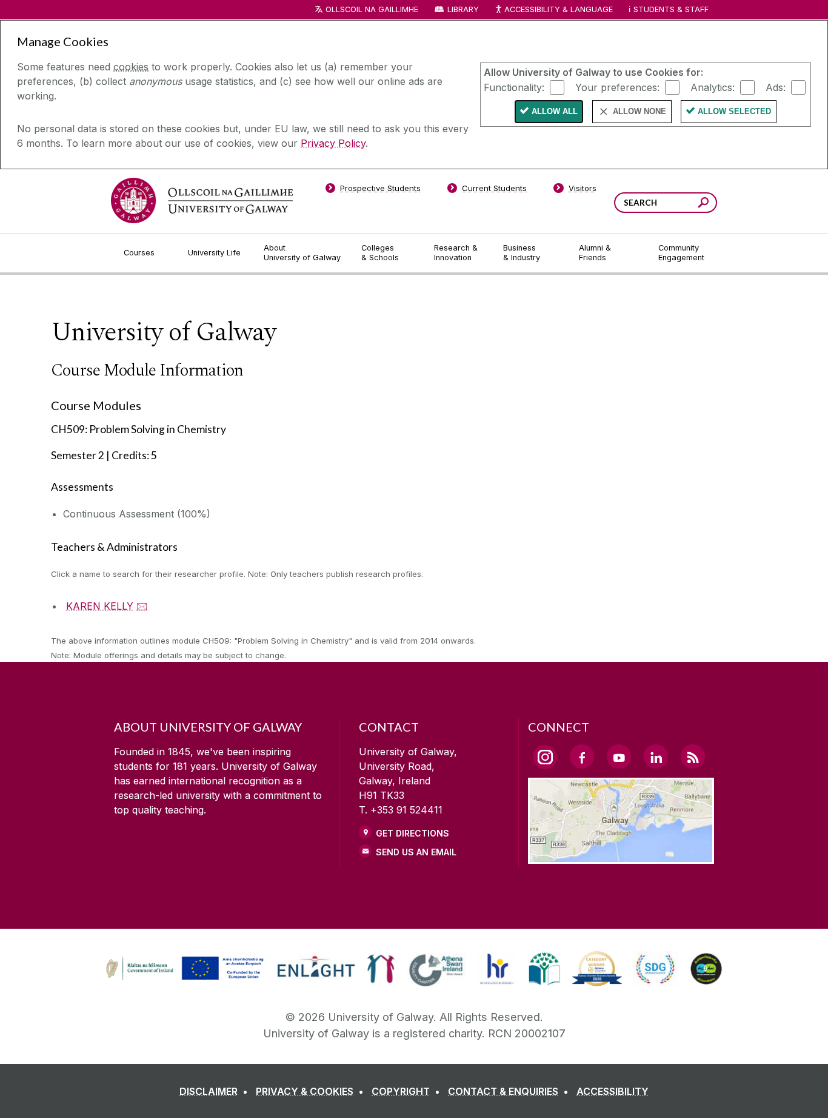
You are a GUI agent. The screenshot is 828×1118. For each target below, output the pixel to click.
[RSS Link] (693, 756)
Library (463, 9)
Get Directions (412, 833)
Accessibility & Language (558, 9)
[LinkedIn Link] (656, 756)
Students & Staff (671, 9)
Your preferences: (617, 87)
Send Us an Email (416, 852)
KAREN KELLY (99, 606)
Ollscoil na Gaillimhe (372, 9)
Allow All (555, 111)
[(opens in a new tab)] (186, 978)
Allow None (639, 111)
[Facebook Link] (582, 756)
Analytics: (712, 87)
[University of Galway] (202, 200)
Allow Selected (734, 111)
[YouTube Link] (619, 756)
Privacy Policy (333, 143)
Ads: (776, 87)
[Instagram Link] (545, 757)
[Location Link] (621, 856)
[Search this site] (703, 204)
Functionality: (514, 87)
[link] (183, 969)
